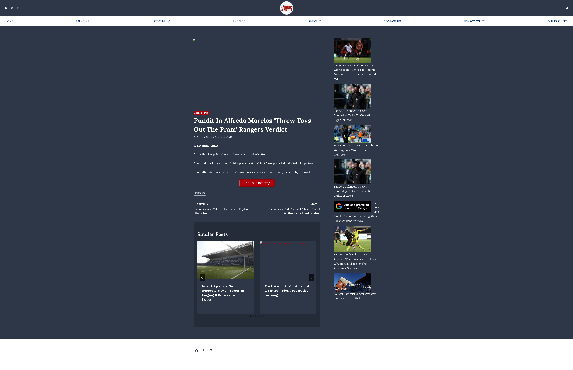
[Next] (311, 277)
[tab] (251, 316)
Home (9, 21)
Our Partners (558, 21)
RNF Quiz (315, 21)
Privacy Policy (474, 21)
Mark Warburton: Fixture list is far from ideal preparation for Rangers (287, 290)
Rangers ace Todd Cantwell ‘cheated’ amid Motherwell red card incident (294, 209)
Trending (83, 21)
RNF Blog (239, 21)
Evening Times (204, 137)
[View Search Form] (567, 8)
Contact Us (392, 21)
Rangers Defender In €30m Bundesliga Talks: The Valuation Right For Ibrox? (353, 115)
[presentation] (225, 260)
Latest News (161, 21)
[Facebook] (6, 8)
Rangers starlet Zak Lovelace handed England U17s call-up (221, 209)
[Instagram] (17, 8)
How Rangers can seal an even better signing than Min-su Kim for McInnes (356, 150)
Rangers (200, 193)
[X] (11, 8)
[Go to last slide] (202, 277)
